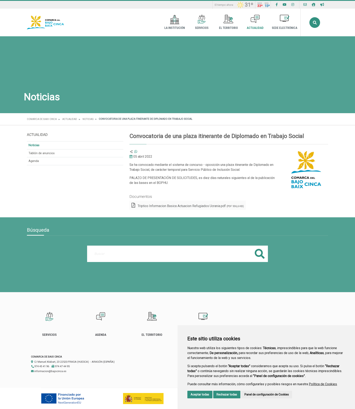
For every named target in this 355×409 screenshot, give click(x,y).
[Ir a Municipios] (313, 5)
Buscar (314, 22)
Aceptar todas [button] (200, 394)
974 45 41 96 (41, 366)
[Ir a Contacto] (305, 5)
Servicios (202, 28)
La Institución (174, 28)
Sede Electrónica (284, 28)
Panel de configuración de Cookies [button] (266, 394)
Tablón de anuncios (42, 153)
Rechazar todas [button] (227, 394)
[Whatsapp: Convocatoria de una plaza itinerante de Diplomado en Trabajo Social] (135, 152)
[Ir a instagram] (292, 5)
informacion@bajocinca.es (50, 371)
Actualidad (255, 28)
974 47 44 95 (62, 366)
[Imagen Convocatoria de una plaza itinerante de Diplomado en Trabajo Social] (305, 171)
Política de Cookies (323, 384)
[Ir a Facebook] (277, 5)
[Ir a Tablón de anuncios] (322, 5)
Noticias (88, 119)
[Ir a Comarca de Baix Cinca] (45, 22)
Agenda (34, 161)
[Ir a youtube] (284, 5)
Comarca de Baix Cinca (42, 119)
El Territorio (228, 28)
